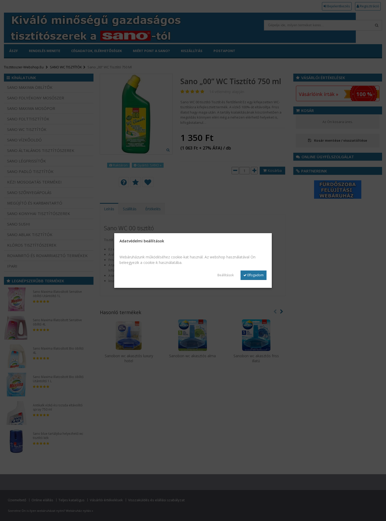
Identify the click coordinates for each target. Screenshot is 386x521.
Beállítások (225, 275)
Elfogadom (255, 275)
